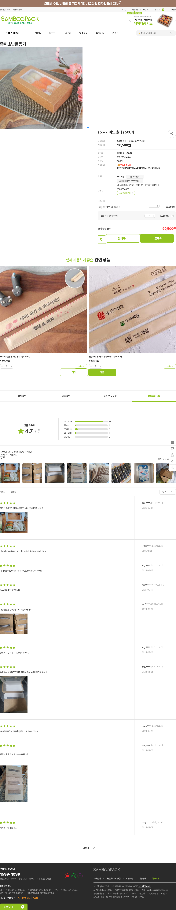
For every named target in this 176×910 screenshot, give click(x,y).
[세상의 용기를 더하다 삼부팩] (20, 23)
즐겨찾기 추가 (4, 10)
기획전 (115, 33)
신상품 (38, 33)
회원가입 (135, 10)
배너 (88, 3)
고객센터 (173, 10)
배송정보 (66, 396)
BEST (52, 33)
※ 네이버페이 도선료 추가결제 (129, 181)
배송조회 (146, 10)
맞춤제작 (83, 33)
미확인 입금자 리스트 (29, 898)
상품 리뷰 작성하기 (9, 454)
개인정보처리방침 (113, 878)
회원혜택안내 (17, 10)
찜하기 (102, 239)
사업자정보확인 (144, 886)
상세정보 (22, 396)
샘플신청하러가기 (125, 193)
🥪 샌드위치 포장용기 (145, 33)
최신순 (2, 491)
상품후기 (154, 396)
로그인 (123, 10)
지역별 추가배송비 (133, 177)
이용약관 (129, 878)
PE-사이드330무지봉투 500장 (101, 356)
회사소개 (155, 878)
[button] (130, 20)
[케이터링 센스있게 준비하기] (153, 27)
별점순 (13, 491)
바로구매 (157, 238)
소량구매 (67, 33)
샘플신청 (100, 33)
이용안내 (142, 878)
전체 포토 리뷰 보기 (167, 459)
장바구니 (159, 10)
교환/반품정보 (110, 396)
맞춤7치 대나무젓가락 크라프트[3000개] (16, 356)
